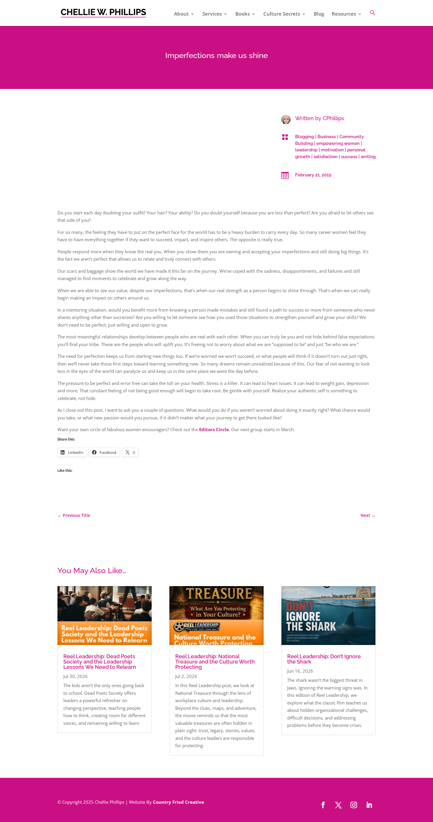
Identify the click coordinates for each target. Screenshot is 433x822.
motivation (332, 150)
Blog (319, 14)
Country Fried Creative (178, 802)
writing (368, 156)
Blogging (304, 136)
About (181, 14)
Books (242, 14)
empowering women (338, 143)
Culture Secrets (281, 14)
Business (327, 136)
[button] (373, 18)
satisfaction (326, 156)
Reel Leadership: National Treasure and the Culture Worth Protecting (215, 661)
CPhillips (333, 118)
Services (212, 14)
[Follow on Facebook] (323, 804)
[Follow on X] (338, 804)
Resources (344, 14)
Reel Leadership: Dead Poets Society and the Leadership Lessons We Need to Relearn (99, 661)
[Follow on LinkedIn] (369, 804)
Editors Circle (214, 429)
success (349, 156)
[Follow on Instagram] (353, 804)
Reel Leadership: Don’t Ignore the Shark (324, 659)
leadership (306, 150)
